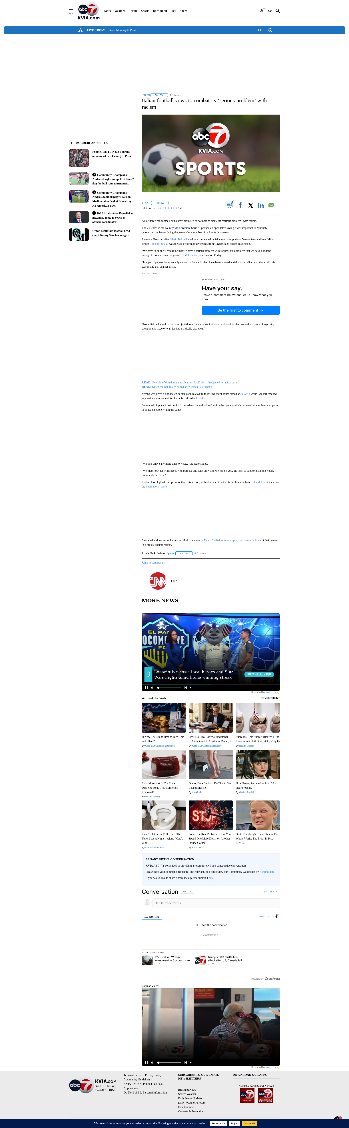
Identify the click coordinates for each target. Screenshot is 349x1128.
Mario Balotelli (179, 239)
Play (173, 10)
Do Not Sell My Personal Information (145, 1092)
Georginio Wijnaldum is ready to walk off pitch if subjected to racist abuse (189, 382)
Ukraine (265, 482)
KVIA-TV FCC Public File (139, 1083)
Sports (145, 10)
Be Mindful (160, 10)
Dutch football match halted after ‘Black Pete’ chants (177, 386)
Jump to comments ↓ (153, 562)
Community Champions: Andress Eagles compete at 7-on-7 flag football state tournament (113, 179)
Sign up (273, 892)
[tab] (152, 917)
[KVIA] (89, 11)
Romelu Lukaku (159, 243)
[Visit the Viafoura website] (272, 978)
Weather (120, 10)
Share (183, 10)
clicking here (267, 871)
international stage (156, 486)
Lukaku (200, 398)
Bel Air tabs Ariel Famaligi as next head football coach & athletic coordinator (112, 217)
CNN (147, 203)
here (211, 877)
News (107, 10)
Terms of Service (133, 1075)
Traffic (133, 10)
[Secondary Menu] (74, 10)
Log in (265, 892)
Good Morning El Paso (122, 30)
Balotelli (245, 393)
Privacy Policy (153, 1075)
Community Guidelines (137, 1079)
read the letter (189, 255)
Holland (255, 482)
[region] (211, 935)
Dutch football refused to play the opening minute (232, 540)
